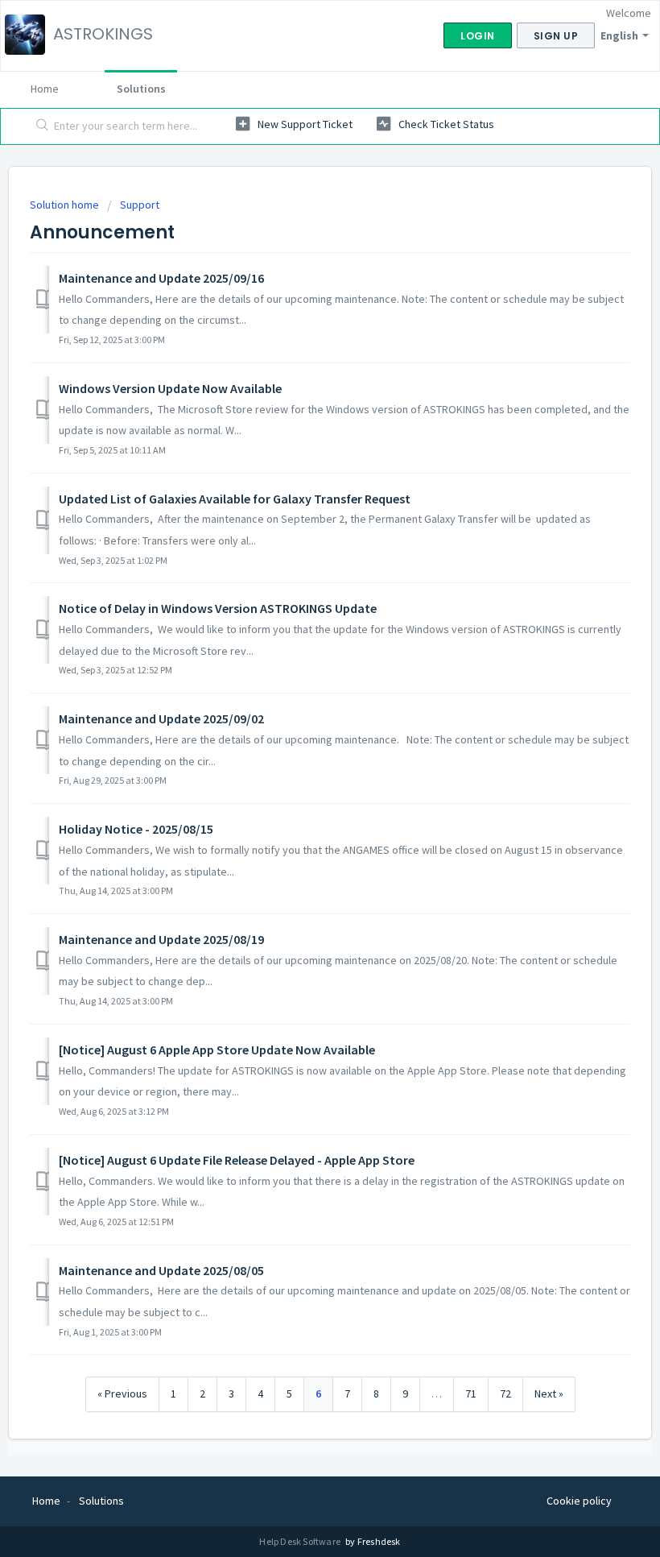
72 (505, 1393)
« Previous (122, 1393)
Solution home (65, 204)
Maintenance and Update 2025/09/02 (161, 718)
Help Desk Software (300, 1541)
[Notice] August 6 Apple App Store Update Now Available (217, 1049)
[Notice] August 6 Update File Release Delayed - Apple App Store (237, 1160)
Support (139, 204)
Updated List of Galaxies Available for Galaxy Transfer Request (234, 499)
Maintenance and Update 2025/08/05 (161, 1270)
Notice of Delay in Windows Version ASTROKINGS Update (218, 608)
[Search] (39, 126)
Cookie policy (579, 1500)
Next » (548, 1393)
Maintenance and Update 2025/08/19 (161, 939)
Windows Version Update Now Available (170, 388)
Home (45, 88)
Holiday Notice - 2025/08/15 (136, 829)
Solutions (141, 88)
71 (470, 1393)
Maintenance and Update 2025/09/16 (161, 278)
